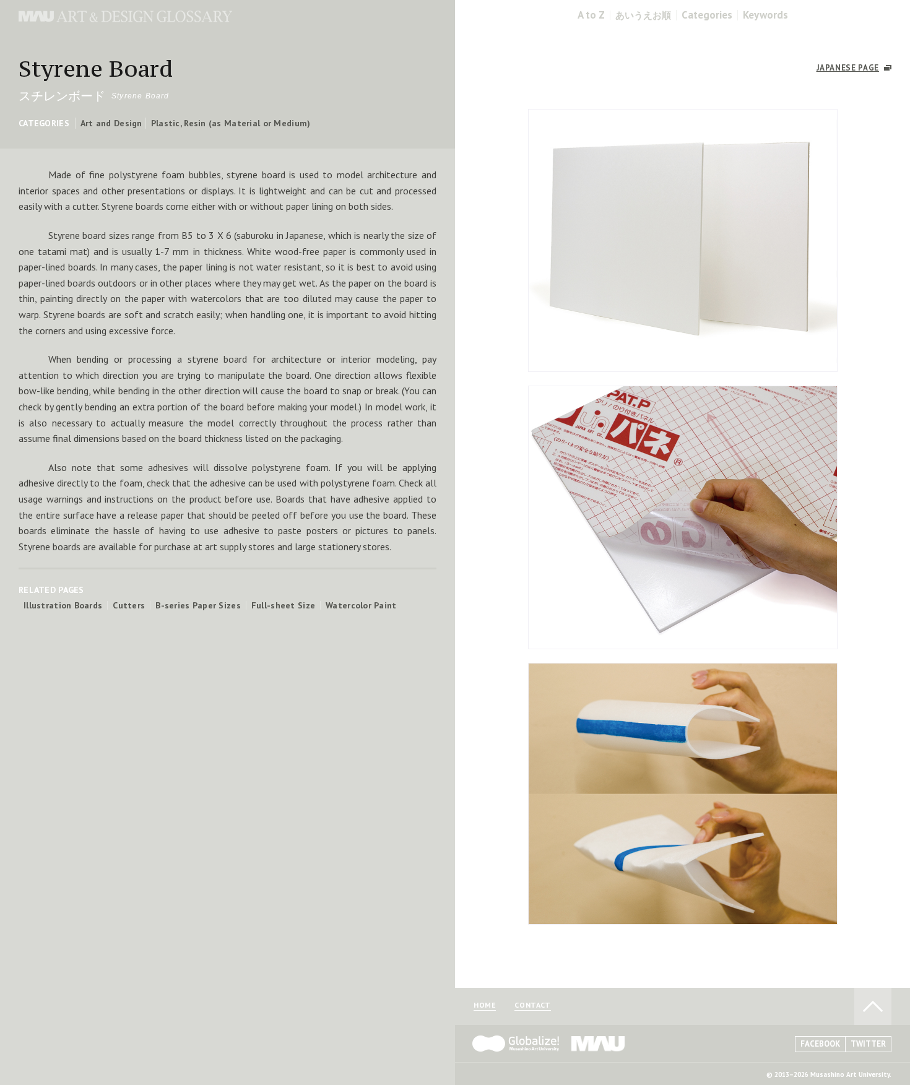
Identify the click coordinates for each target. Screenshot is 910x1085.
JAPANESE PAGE (848, 68)
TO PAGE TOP (872, 1006)
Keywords (765, 15)
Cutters (129, 605)
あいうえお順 (643, 15)
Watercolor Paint (361, 605)
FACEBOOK (820, 1044)
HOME (485, 1005)
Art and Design (111, 123)
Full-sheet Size (283, 605)
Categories (707, 15)
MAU (598, 1043)
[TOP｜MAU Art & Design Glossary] (125, 18)
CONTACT (532, 1005)
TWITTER (868, 1044)
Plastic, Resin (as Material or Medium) (231, 123)
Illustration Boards (63, 605)
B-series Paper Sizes (198, 605)
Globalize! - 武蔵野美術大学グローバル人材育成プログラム (515, 1043)
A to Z (591, 15)
